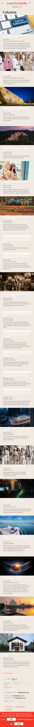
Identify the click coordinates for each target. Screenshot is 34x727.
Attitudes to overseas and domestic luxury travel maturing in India (16, 618)
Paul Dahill (8, 187)
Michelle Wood (9, 340)
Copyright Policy (20, 707)
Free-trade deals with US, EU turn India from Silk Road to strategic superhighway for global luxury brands (17, 294)
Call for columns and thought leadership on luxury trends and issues (16, 36)
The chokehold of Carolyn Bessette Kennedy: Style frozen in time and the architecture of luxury (17, 240)
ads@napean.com (20, 698)
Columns (9, 12)
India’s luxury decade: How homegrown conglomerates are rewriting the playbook (16, 392)
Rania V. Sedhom (10, 115)
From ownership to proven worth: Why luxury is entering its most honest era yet (16, 375)
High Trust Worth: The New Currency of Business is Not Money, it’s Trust (15, 578)
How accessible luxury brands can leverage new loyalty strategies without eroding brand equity (16, 335)
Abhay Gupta (9, 300)
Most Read (15, 7)
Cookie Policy (9, 709)
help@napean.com (23, 692)
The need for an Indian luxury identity (15, 466)
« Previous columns (8, 673)
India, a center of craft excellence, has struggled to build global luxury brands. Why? (15, 148)
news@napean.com (18, 696)
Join (20, 7)
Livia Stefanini (9, 245)
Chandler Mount (10, 380)
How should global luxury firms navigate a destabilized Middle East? (16, 256)
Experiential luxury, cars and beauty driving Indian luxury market (16, 217)
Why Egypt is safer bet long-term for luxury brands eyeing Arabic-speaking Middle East (16, 108)
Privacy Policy (9, 707)
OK (11, 719)
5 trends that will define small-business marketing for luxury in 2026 (15, 355)
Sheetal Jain (8, 154)
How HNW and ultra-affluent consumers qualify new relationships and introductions (16, 537)
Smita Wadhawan (10, 360)
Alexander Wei (9, 434)
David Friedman (9, 543)
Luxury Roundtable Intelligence (15, 41)
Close (19, 724)
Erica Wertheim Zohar (11, 582)
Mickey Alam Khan (10, 261)
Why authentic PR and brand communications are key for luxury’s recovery (14, 501)
